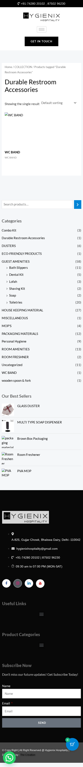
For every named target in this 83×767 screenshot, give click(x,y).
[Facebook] (6, 583)
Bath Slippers (18, 267)
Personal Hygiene (14, 341)
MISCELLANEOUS (15, 318)
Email (6, 703)
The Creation (27, 754)
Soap (12, 295)
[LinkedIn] (29, 583)
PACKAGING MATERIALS (20, 334)
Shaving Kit (17, 288)
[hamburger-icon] (41, 29)
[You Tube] (40, 583)
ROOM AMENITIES (16, 349)
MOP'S (6, 326)
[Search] (78, 204)
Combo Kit (9, 230)
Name (6, 686)
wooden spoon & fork (16, 380)
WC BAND (9, 372)
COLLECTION (23, 67)
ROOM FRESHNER (15, 357)
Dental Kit (16, 274)
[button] (41, 614)
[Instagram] (17, 583)
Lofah (13, 281)
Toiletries (15, 302)
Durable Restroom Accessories (23, 238)
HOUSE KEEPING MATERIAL (22, 310)
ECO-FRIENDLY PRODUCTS (22, 253)
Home (8, 67)
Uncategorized (12, 365)
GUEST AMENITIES (16, 261)
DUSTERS (9, 246)
